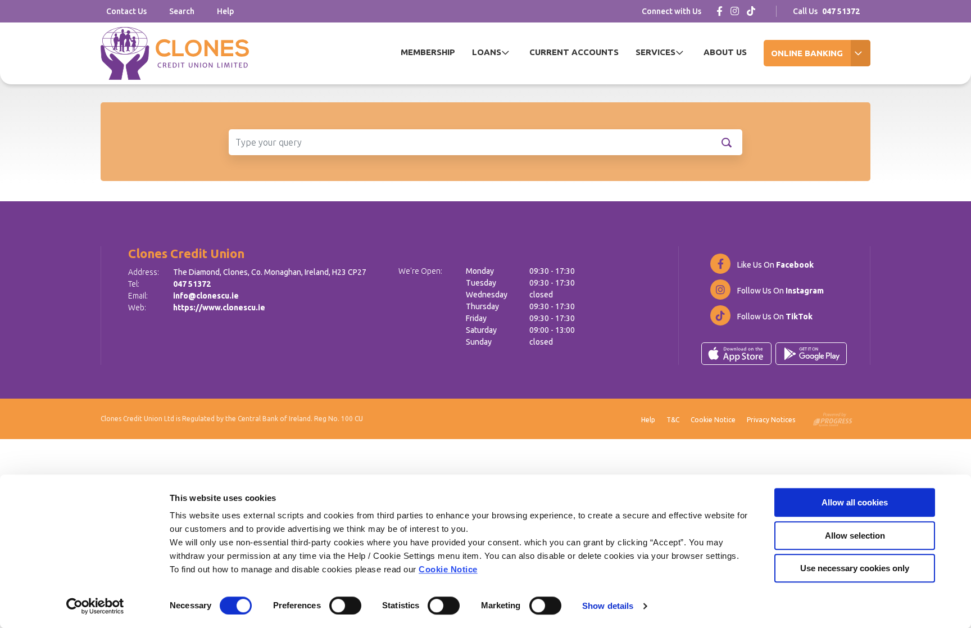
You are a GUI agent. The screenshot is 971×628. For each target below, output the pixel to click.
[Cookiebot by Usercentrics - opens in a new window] (95, 606)
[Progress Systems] (832, 417)
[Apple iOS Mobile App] (736, 353)
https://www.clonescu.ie (219, 307)
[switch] (345, 606)
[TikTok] (751, 11)
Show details (607, 606)
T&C (672, 419)
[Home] (175, 53)
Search (181, 11)
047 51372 (192, 283)
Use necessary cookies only (854, 568)
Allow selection (855, 535)
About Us (725, 52)
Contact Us (126, 11)
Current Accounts (574, 52)
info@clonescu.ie (206, 295)
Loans (486, 52)
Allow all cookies (855, 502)
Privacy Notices (771, 419)
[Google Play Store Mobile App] (811, 353)
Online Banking (807, 53)
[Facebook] (719, 11)
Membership (428, 52)
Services (655, 52)
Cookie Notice (448, 569)
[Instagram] (734, 11)
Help (225, 11)
